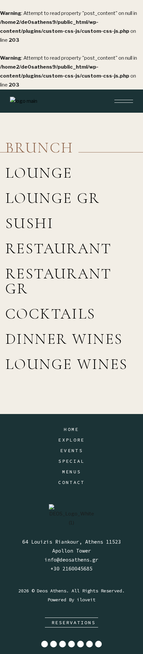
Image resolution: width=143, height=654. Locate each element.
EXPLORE (71, 440)
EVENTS (71, 450)
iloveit (86, 600)
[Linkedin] (89, 644)
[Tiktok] (71, 644)
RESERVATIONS (73, 622)
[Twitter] (62, 644)
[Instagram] (53, 644)
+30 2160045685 (71, 568)
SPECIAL (71, 461)
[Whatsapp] (98, 644)
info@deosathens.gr (71, 560)
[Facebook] (44, 644)
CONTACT (71, 482)
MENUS (71, 472)
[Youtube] (80, 644)
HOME (71, 429)
